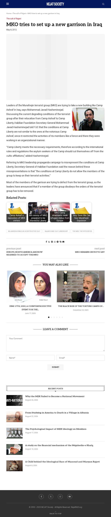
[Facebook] (41, 496)
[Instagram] (60, 496)
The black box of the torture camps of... (81, 306)
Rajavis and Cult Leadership (56, 231)
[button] (10, 294)
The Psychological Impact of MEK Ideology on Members (55, 429)
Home (8, 13)
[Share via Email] (63, 242)
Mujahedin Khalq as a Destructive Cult (24, 231)
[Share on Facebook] (46, 242)
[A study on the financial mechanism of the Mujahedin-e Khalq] (14, 449)
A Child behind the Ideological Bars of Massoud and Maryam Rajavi (62, 462)
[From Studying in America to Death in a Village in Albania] (14, 416)
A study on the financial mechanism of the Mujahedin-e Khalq (59, 445)
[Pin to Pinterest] (52, 242)
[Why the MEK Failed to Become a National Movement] (14, 400)
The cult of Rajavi (19, 13)
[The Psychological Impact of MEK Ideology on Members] (14, 433)
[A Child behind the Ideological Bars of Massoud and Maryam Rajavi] (14, 465)
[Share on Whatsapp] (55, 242)
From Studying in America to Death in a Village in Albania (57, 413)
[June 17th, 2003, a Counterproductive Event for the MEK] (30, 286)
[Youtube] (69, 496)
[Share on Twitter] (49, 242)
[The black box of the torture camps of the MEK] (81, 286)
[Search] (103, 4)
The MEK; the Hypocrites (82, 231)
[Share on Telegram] (58, 242)
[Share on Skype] (60, 242)
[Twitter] (50, 496)
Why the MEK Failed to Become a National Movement (54, 396)
